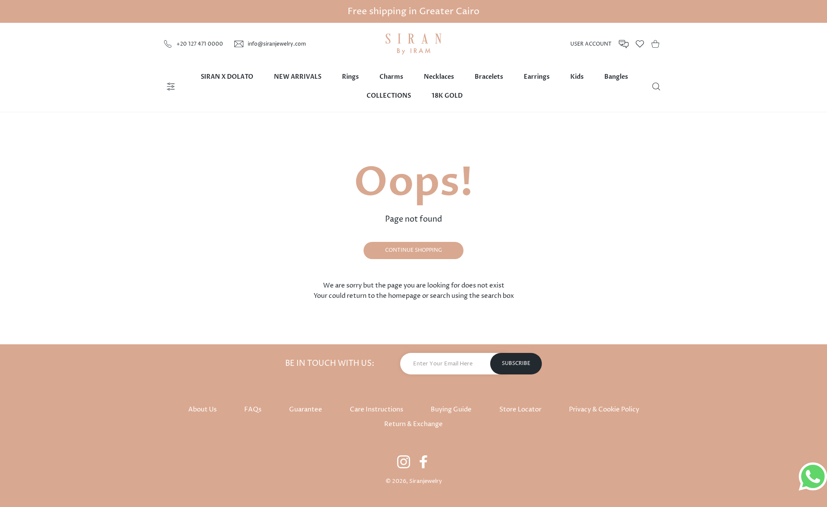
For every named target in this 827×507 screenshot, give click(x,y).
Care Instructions (376, 409)
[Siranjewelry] (413, 44)
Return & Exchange (413, 424)
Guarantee (305, 409)
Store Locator (520, 409)
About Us (202, 409)
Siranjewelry (425, 481)
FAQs (252, 409)
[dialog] (656, 86)
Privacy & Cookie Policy (604, 409)
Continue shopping (413, 250)
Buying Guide (451, 409)
